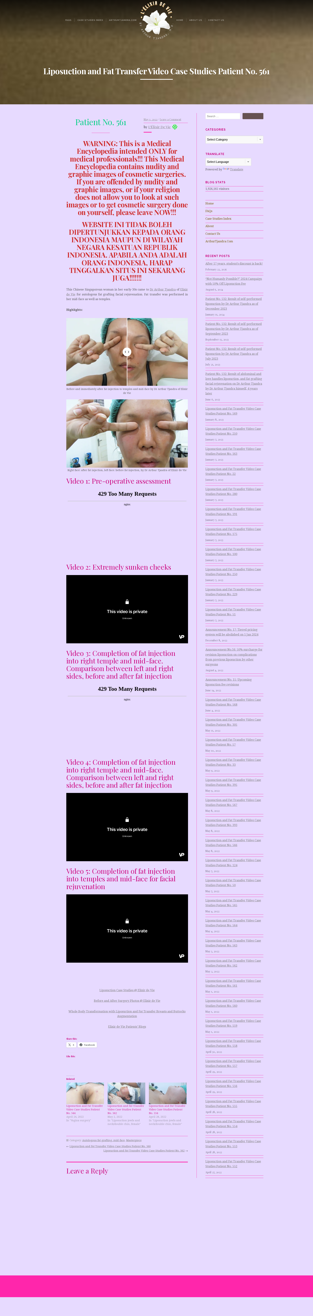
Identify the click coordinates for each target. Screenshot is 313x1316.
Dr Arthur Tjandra (163, 289)
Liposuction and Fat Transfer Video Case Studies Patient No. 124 (233, 862)
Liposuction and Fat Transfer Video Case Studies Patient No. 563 (233, 943)
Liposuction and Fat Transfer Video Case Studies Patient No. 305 (233, 722)
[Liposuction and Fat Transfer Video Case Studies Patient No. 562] (126, 1093)
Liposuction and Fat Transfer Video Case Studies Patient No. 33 (233, 762)
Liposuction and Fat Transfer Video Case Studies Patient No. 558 (233, 1043)
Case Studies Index (90, 20)
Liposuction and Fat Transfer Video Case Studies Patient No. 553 (233, 1144)
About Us (195, 20)
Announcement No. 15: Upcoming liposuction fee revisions (228, 682)
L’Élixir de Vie (159, 126)
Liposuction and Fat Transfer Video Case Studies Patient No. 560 (110, 1146)
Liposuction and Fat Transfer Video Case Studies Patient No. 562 (126, 1109)
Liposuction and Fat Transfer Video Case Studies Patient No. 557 (233, 1063)
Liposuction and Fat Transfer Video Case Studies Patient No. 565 (233, 903)
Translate (236, 169)
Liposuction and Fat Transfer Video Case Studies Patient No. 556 (233, 1083)
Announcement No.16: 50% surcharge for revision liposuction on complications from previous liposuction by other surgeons (233, 657)
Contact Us (216, 20)
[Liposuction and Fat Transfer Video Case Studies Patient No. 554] (168, 1093)
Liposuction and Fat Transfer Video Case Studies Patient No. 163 (233, 451)
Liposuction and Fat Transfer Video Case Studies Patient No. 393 (233, 822)
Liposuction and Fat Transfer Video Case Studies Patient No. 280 (233, 491)
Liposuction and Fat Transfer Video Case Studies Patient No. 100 (233, 552)
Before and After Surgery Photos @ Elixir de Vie (127, 1000)
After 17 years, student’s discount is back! (234, 263)
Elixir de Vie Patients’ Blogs (127, 1026)
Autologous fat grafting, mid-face (103, 1140)
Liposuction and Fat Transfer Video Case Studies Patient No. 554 (167, 1109)
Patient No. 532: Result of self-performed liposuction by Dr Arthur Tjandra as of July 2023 (233, 353)
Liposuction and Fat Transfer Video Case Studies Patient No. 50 (233, 883)
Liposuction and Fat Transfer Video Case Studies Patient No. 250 (233, 572)
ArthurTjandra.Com (123, 20)
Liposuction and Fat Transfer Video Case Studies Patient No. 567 (233, 802)
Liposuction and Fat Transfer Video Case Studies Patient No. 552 (233, 1164)
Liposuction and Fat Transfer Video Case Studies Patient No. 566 (233, 843)
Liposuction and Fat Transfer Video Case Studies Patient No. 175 (233, 531)
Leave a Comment (170, 119)
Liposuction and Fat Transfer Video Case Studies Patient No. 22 (233, 471)
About (209, 226)
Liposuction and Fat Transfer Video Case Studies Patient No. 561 (233, 983)
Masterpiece (134, 1140)
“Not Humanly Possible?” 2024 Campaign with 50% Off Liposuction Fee (233, 281)
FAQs (68, 20)
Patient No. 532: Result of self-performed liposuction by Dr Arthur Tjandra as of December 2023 (233, 303)
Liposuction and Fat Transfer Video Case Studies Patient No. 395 (233, 782)
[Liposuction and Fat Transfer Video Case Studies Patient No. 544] (85, 1093)
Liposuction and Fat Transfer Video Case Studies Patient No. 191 (233, 511)
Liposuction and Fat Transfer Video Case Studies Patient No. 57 (233, 742)
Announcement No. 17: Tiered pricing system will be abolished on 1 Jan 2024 (231, 632)
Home (179, 20)
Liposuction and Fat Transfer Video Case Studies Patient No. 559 (233, 1023)
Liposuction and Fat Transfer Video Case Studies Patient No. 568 (233, 702)
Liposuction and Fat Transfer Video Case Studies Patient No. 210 (233, 431)
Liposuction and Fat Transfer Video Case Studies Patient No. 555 (233, 1104)
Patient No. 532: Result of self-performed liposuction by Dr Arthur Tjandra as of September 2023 (233, 328)
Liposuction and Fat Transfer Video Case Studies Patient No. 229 (233, 592)
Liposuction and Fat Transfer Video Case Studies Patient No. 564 (233, 923)
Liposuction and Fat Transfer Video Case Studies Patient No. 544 (84, 1109)
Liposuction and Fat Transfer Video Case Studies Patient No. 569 (233, 411)
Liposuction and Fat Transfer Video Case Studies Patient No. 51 (233, 612)
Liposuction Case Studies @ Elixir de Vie (127, 990)
